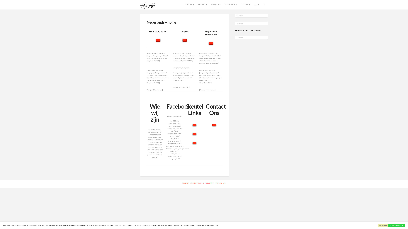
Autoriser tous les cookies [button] (397, 225)
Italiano (219, 183)
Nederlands (209, 183)
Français (200, 183)
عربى (224, 183)
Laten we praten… (210, 85)
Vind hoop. (184, 63)
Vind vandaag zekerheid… (158, 85)
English (185, 183)
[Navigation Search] (264, 5)
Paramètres (383, 225)
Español (193, 183)
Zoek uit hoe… (184, 83)
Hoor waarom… (211, 66)
